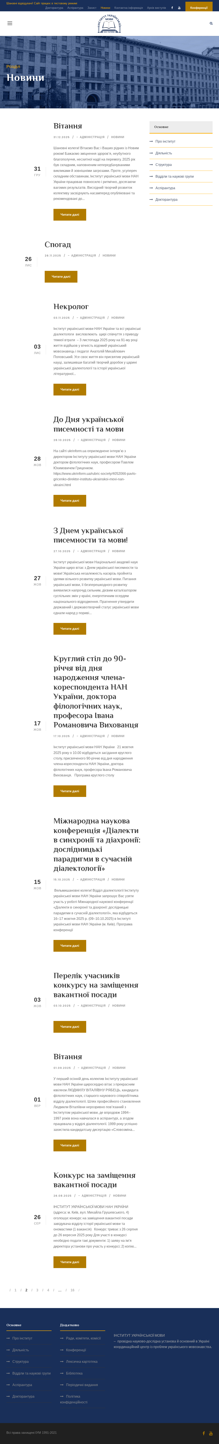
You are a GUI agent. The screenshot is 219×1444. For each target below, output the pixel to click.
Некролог (71, 306)
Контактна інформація (128, 7)
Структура (163, 165)
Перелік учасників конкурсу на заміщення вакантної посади (96, 985)
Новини (105, 7)
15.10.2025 (61, 880)
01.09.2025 (62, 1068)
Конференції (199, 7)
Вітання (67, 125)
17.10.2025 (61, 736)
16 (72, 1290)
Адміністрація (92, 137)
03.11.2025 (61, 318)
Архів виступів (156, 7)
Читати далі (70, 214)
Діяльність (163, 153)
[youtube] (179, 7)
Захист (91, 7)
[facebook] (172, 7)
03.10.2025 (62, 1006)
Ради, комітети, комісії (83, 1338)
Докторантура (54, 7)
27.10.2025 (62, 551)
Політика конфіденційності (73, 1399)
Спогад (58, 244)
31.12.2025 (61, 137)
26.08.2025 (62, 1196)
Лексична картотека (82, 1361)
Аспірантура (75, 7)
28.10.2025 (62, 440)
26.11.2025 (53, 256)
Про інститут (165, 141)
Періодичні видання (82, 1385)
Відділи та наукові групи (174, 176)
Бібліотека (74, 1373)
